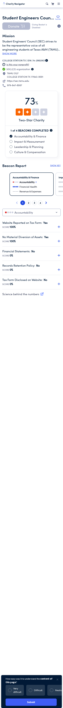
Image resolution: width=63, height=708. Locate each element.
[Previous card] (17, 202)
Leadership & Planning (28, 146)
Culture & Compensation (30, 152)
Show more (9, 53)
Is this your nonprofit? (17, 64)
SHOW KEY (55, 165)
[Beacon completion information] (51, 130)
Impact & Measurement (29, 141)
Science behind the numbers (20, 294)
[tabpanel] (31, 255)
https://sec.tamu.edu (18, 80)
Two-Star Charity (32, 120)
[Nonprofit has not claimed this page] (3, 64)
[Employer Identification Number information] (46, 60)
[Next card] (46, 202)
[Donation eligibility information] (59, 26)
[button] (16, 26)
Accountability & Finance (30, 136)
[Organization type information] (32, 69)
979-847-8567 (14, 85)
